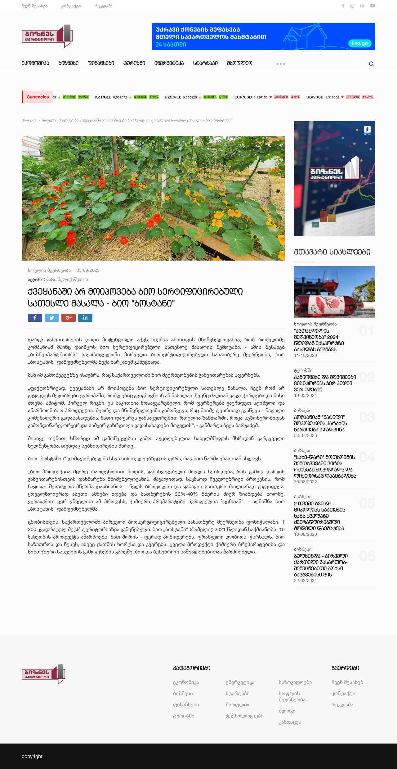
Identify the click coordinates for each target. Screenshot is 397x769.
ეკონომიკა (35, 63)
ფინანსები (101, 63)
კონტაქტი (71, 5)
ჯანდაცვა (290, 722)
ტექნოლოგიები (245, 715)
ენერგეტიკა (169, 63)
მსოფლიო (239, 63)
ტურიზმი (134, 63)
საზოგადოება (295, 682)
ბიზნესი (68, 63)
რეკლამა (104, 5)
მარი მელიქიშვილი (67, 279)
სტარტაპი (205, 63)
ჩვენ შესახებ (34, 5)
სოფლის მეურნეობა (292, 696)
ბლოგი (287, 711)
